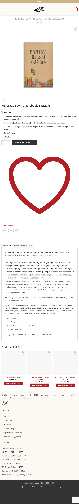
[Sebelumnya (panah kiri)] (2, 500)
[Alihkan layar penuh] (8, 491)
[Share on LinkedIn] (22, 230)
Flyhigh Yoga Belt (13, 377)
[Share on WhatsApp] (3, 230)
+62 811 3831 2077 (15, 452)
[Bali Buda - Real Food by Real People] (39, 9)
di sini (49, 334)
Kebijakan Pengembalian (11, 433)
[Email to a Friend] (15, 230)
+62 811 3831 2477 (18, 448)
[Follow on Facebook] (3, 403)
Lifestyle (38, 19)
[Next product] (37, 22)
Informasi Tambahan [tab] (23, 246)
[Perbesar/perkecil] (2, 491)
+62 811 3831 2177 (18, 456)
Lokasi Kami (6, 421)
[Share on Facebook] (7, 230)
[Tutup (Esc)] (20, 491)
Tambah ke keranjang (24, 143)
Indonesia (37, 2)
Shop (28, 19)
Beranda (19, 19)
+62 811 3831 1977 (21, 460)
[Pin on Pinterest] (18, 230)
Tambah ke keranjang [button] (13, 383)
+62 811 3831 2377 (17, 463)
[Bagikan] (14, 491)
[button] (2, 9)
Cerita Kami (6, 424)
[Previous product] (41, 22)
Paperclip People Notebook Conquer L (39, 378)
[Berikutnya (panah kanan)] (8, 500)
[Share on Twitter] (11, 230)
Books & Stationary (54, 19)
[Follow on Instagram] (7, 403)
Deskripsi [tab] (7, 246)
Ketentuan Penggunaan (11, 437)
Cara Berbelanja (8, 429)
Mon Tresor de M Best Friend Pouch (65, 378)
